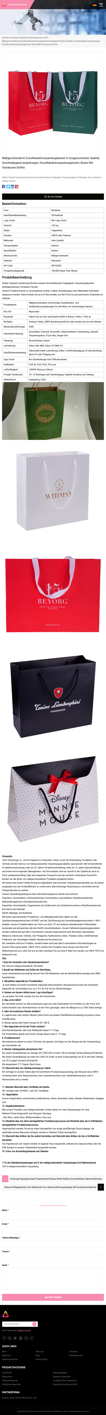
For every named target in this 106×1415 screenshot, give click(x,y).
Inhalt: (5, 1265)
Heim (7, 38)
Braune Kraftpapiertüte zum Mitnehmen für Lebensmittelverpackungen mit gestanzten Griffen (46, 1187)
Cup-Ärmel (7, 1373)
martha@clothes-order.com (78, 1411)
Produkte (14, 38)
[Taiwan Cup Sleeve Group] (16, 1314)
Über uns (39, 1351)
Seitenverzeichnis (10, 1359)
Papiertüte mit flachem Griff (65, 1384)
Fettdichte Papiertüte (11, 1384)
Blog (38, 1355)
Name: (5, 1210)
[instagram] (26, 1338)
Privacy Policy (42, 1359)
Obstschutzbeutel (10, 1380)
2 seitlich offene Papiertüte (65, 1380)
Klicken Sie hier (24, 1330)
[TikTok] (32, 1338)
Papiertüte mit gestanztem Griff (33, 38)
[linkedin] (10, 1338)
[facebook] (4, 1338)
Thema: (6, 1251)
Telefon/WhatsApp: (11, 1238)
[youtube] (21, 1338)
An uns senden (55, 196)
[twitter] (15, 1338)
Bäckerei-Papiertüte (62, 1376)
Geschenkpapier (60, 1373)
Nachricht (6, 1355)
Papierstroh (7, 1376)
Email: (5, 1224)
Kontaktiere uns (76, 1355)
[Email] (34, 1324)
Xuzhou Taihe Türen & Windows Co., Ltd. (19, 1398)
